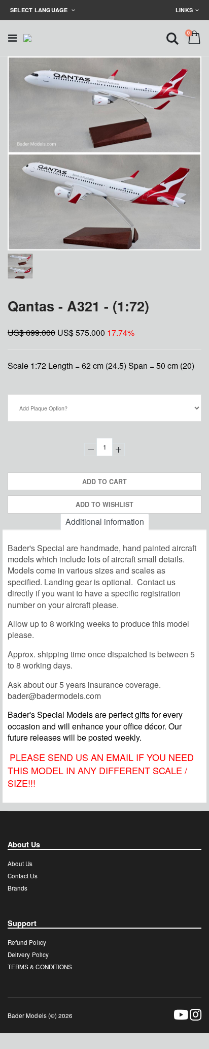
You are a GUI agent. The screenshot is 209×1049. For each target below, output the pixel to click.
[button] (172, 38)
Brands (17, 888)
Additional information (104, 521)
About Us (20, 864)
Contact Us (23, 876)
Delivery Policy (28, 954)
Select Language (39, 10)
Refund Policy (27, 942)
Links (184, 10)
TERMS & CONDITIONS (40, 967)
